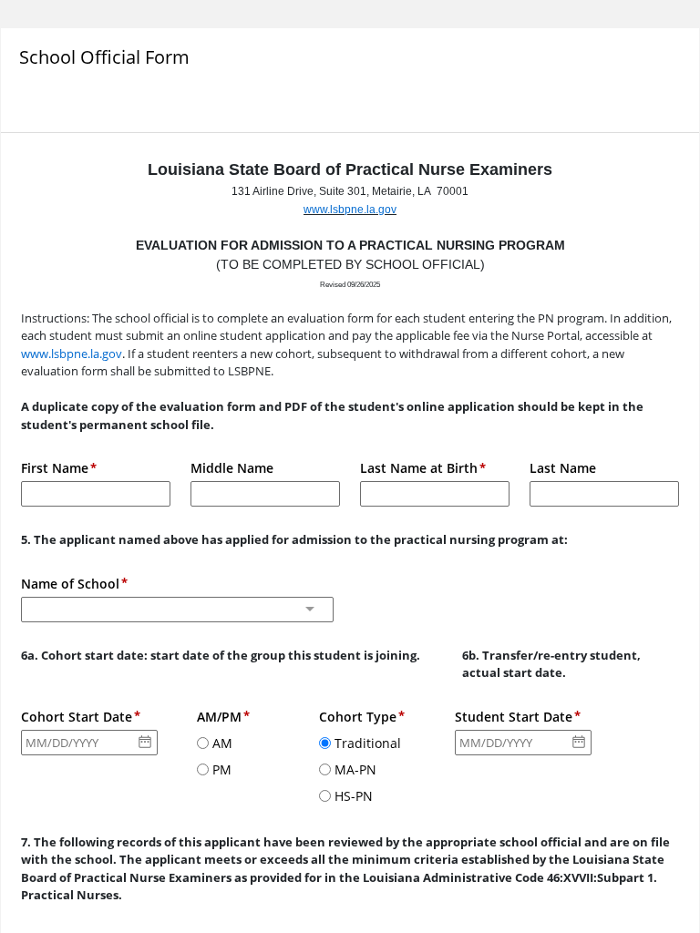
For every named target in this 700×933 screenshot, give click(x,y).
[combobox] (177, 609)
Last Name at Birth (419, 468)
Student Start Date (513, 716)
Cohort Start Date (76, 716)
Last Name (563, 468)
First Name (54, 468)
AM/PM (219, 716)
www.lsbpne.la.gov (350, 209)
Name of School (70, 583)
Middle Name (231, 468)
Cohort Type (357, 716)
